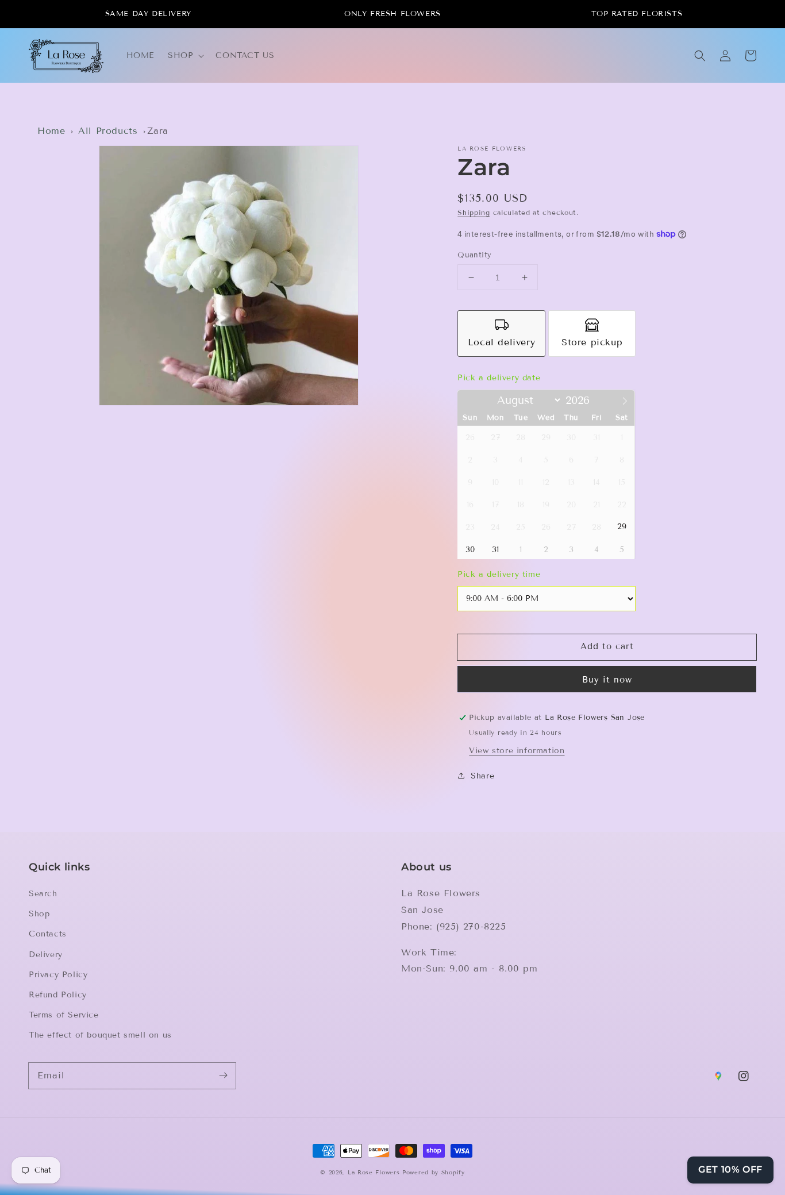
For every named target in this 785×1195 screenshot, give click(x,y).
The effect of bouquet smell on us (100, 1035)
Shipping (473, 212)
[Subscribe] (223, 1075)
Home (51, 130)
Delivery (46, 954)
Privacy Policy (58, 975)
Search (43, 894)
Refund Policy (58, 995)
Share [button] (482, 776)
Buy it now (607, 679)
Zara (157, 130)
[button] (185, 56)
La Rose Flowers (374, 1172)
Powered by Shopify (433, 1172)
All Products (107, 130)
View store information (516, 750)
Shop (39, 914)
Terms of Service (64, 1015)
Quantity (474, 255)
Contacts (48, 934)
